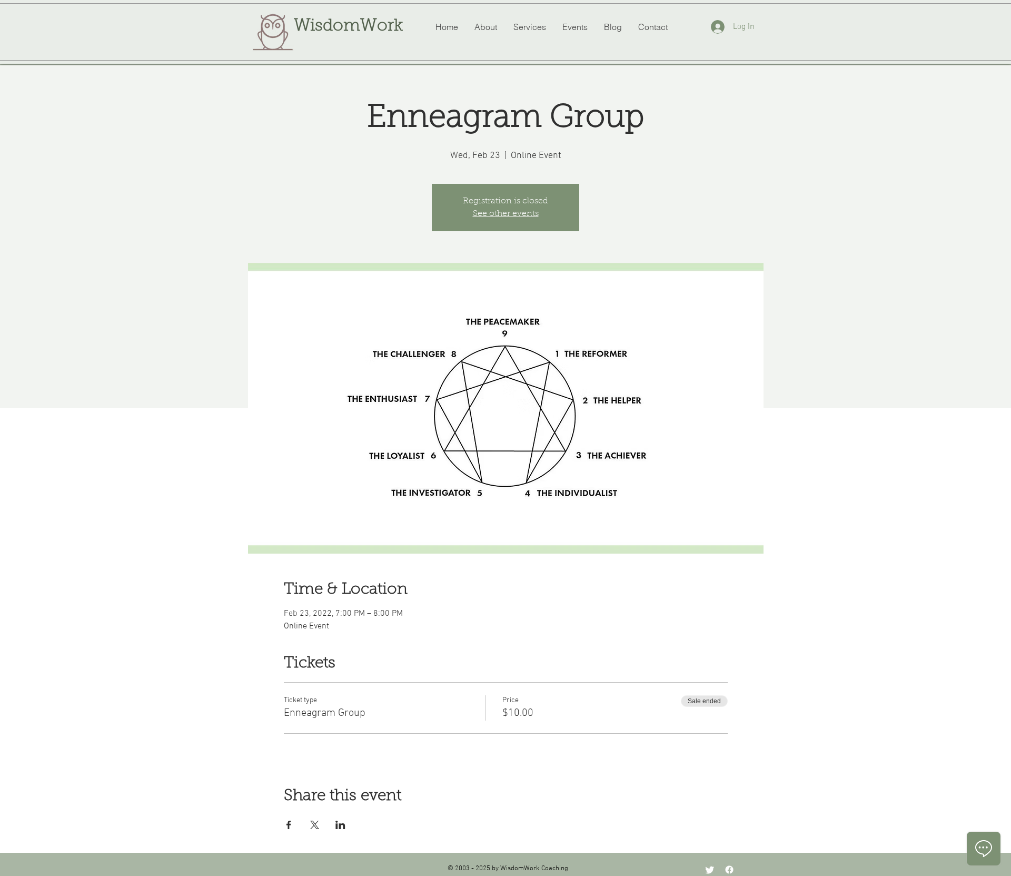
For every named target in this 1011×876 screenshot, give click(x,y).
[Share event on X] (315, 825)
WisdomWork (348, 26)
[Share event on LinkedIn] (340, 825)
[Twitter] (710, 869)
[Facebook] (729, 869)
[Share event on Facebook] (289, 825)
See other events (506, 214)
